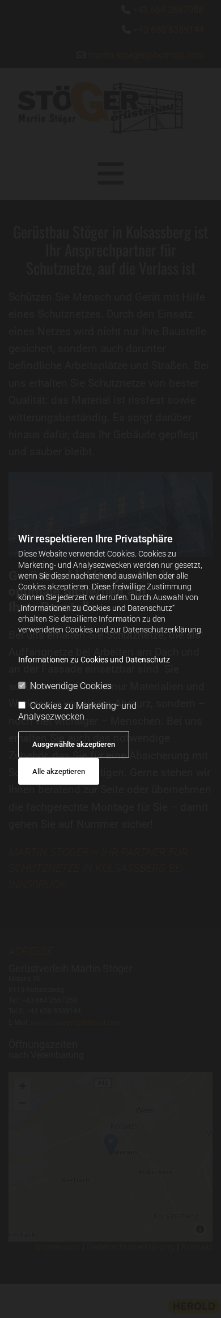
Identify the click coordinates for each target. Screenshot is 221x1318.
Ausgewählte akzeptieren (73, 744)
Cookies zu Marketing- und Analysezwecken (77, 711)
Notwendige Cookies (71, 686)
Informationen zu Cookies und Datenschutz (94, 659)
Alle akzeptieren (58, 771)
